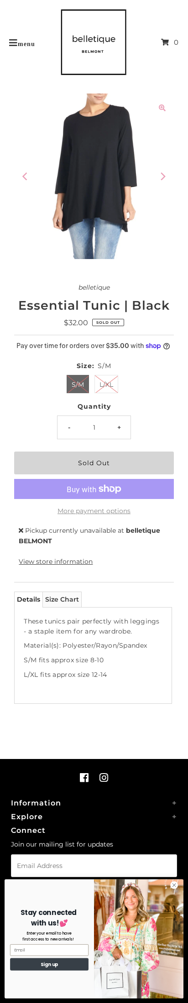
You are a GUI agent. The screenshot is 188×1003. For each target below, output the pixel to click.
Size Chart (62, 599)
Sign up (49, 964)
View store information (56, 561)
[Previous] (26, 176)
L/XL (106, 384)
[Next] (162, 176)
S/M (78, 384)
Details (28, 599)
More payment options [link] (94, 511)
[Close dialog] (174, 885)
